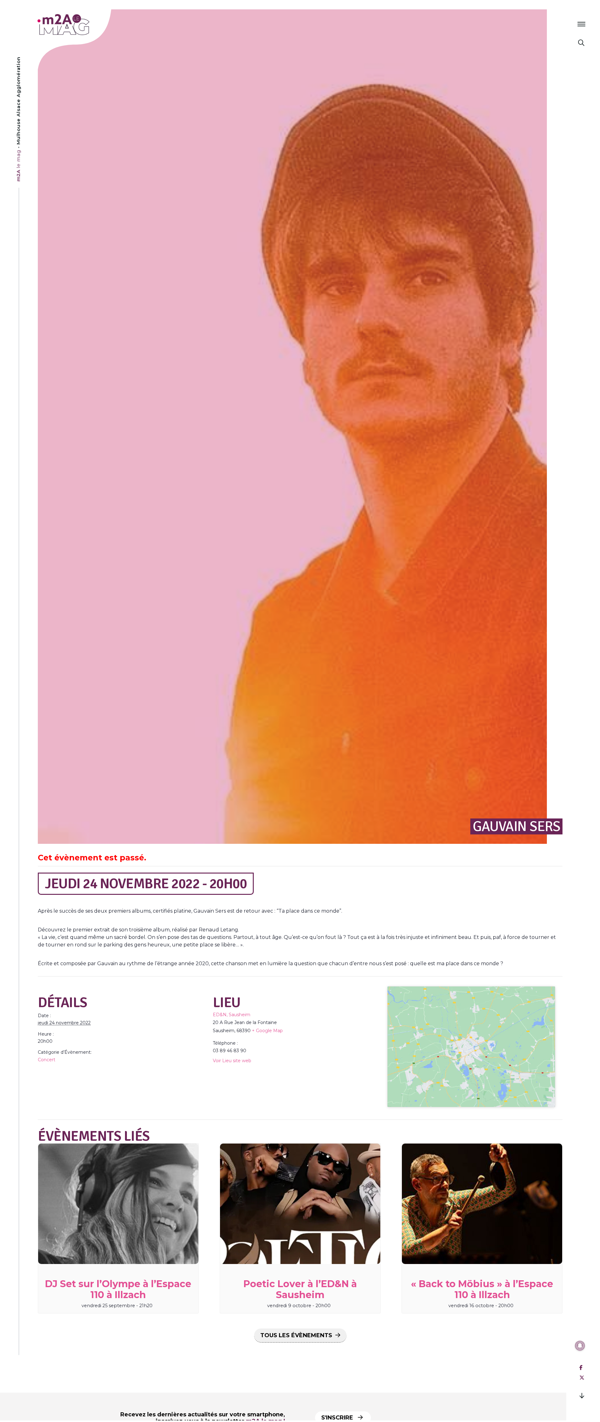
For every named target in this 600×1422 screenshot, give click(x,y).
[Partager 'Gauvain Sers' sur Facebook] (580, 1368)
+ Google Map (267, 1030)
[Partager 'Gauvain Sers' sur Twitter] (581, 1378)
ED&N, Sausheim (231, 1014)
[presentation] (118, 1204)
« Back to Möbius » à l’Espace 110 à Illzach (482, 1289)
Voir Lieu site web (232, 1060)
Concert (46, 1060)
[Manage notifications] (580, 1346)
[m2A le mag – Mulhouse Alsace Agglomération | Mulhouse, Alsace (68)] (84, 24)
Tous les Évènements (296, 1335)
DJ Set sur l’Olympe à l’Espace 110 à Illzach (118, 1289)
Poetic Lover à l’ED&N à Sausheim (300, 1289)
